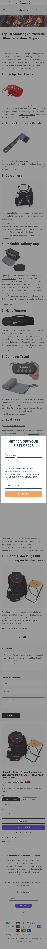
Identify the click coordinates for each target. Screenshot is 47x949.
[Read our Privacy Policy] (41, 471)
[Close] (43, 438)
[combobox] (10, 460)
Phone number (10, 455)
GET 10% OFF (23, 494)
